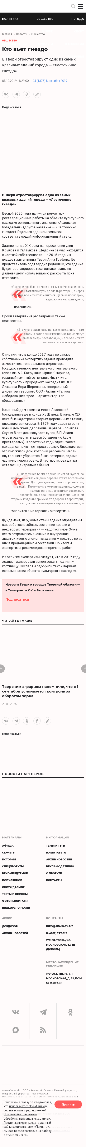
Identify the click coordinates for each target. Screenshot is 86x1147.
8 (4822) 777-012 (56, 933)
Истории (9, 859)
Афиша (8, 845)
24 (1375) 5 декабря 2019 (50, 81)
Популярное (12, 880)
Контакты (54, 880)
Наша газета (56, 852)
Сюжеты (8, 852)
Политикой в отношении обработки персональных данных (27, 1116)
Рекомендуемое (15, 873)
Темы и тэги (55, 845)
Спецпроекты (13, 866)
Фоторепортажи (15, 900)
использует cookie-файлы (27, 1106)
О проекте (54, 873)
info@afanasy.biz (59, 926)
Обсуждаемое (13, 887)
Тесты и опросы (15, 894)
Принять (68, 1104)
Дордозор (10, 926)
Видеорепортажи (16, 907)
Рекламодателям (60, 866)
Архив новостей (59, 859)
